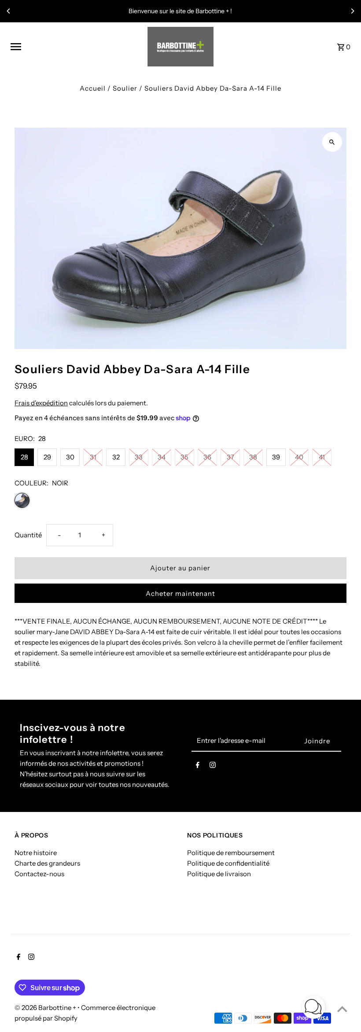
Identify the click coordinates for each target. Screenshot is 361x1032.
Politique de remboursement (231, 852)
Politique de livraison (219, 874)
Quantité (28, 535)
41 (322, 457)
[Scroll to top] (342, 1009)
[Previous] (8, 11)
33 (139, 457)
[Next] (352, 11)
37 (230, 457)
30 (70, 457)
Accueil (93, 88)
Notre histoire (36, 852)
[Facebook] (197, 766)
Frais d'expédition (41, 403)
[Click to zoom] (332, 142)
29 (47, 457)
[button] (313, 1009)
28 (24, 457)
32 (116, 457)
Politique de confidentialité (228, 863)
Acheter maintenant (180, 593)
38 (253, 457)
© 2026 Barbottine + (46, 1007)
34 (162, 457)
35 (184, 457)
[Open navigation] (75, 47)
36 (207, 457)
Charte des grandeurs (47, 863)
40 (299, 457)
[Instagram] (213, 766)
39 (276, 457)
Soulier (125, 88)
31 (93, 457)
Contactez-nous (39, 874)
